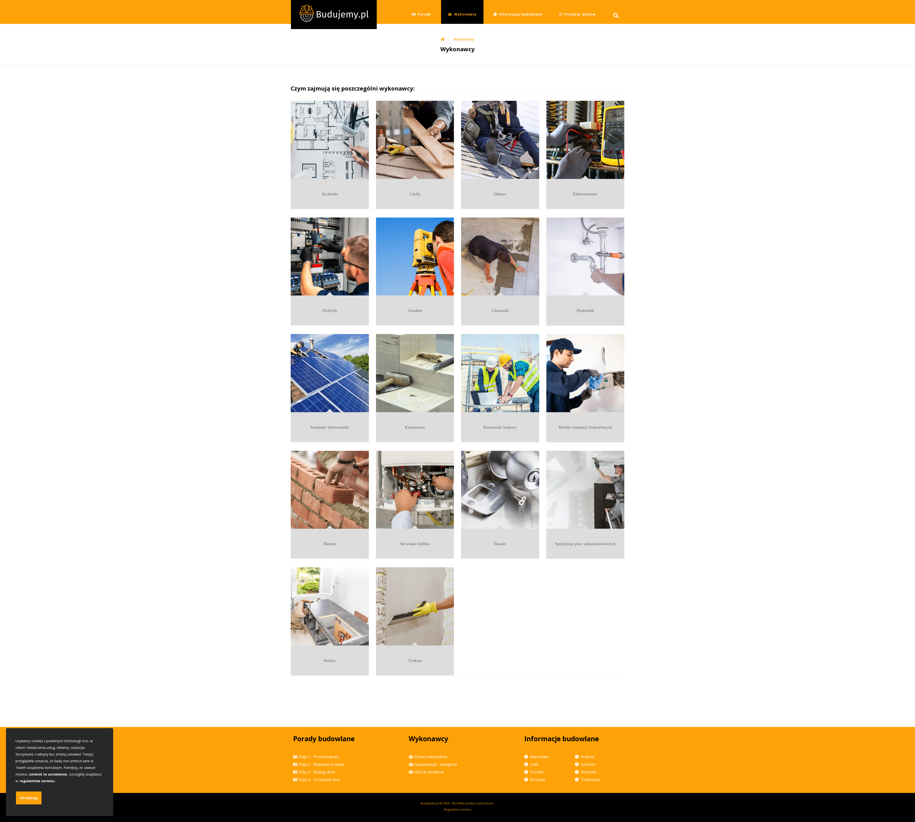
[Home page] (443, 39)
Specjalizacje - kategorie (435, 764)
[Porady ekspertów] (334, 14)
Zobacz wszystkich (430, 756)
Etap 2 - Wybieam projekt (321, 764)
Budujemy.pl (430, 803)
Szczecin (588, 764)
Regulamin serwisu (457, 809)
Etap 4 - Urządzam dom (319, 779)
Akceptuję (28, 798)
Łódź (534, 764)
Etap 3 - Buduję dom (317, 772)
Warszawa (539, 756)
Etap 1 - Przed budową (319, 756)
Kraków (587, 756)
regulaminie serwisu (37, 781)
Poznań (537, 772)
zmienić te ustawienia (48, 774)
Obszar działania (429, 772)
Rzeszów (588, 772)
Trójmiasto (590, 779)
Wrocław (537, 779)
